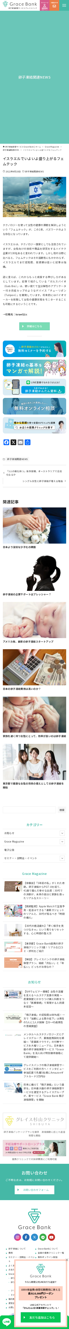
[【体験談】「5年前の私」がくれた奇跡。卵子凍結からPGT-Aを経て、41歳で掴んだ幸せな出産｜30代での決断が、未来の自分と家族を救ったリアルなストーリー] (13, 886)
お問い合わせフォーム (36, 1190)
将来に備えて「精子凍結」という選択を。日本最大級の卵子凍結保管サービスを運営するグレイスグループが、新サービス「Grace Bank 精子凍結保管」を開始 (44, 1092)
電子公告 (9, 850)
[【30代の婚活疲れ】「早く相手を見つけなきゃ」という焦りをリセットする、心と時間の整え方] (13, 930)
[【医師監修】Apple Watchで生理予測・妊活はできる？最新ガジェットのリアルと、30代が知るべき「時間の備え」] (13, 911)
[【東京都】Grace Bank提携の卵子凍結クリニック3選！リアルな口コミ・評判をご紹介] (13, 947)
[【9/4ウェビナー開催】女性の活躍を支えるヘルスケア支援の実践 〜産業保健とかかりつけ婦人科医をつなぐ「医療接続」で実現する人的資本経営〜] (13, 995)
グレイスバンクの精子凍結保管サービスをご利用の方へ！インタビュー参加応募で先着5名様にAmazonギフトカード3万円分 (44, 1070)
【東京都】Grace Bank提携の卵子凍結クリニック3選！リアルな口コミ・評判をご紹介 (43, 947)
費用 (10, 1252)
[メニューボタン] (64, 5)
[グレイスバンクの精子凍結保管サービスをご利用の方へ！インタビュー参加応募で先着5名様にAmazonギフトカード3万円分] (13, 1068)
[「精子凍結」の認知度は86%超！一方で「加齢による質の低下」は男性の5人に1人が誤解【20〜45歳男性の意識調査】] (13, 1018)
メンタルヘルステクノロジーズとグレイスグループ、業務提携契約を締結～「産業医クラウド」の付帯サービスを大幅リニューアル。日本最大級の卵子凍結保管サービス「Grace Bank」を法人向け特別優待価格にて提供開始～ (44, 1045)
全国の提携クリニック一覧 (51, 1252)
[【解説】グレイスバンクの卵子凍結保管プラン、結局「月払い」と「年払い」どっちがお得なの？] (13, 963)
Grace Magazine (14, 841)
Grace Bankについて (48, 1248)
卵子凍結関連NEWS (34, 171)
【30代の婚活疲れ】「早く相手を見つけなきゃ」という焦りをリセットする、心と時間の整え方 (44, 929)
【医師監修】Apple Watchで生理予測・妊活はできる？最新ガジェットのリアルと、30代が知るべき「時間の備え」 (44, 911)
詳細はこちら (34, 326)
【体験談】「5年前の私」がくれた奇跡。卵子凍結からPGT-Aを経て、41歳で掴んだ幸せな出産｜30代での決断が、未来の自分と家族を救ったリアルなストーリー (44, 890)
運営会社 (12, 1302)
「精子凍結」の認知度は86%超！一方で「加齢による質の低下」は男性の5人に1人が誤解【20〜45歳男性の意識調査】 (44, 1020)
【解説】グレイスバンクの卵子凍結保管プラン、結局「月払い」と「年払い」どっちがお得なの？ (44, 963)
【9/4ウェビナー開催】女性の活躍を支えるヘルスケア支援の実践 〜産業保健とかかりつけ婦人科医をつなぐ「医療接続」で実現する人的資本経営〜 (44, 999)
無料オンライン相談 (48, 1256)
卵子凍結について (17, 1248)
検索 (62, 810)
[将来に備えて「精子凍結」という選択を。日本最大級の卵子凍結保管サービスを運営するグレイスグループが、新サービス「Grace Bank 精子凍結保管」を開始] (13, 1088)
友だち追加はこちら (42, 1317)
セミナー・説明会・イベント (20, 858)
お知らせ (9, 833)
